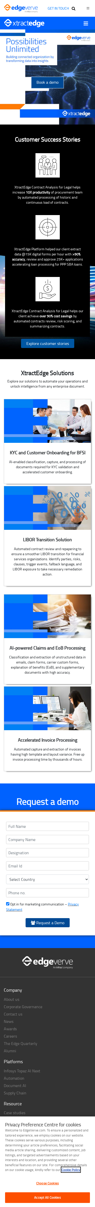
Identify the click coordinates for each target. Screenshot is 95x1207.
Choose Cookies (47, 1183)
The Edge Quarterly (20, 1043)
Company (13, 990)
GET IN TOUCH (58, 8)
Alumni (10, 1051)
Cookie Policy (71, 1169)
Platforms (13, 1061)
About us (11, 999)
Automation (14, 1078)
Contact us (13, 1014)
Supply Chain (15, 1093)
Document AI (15, 1085)
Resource (13, 1103)
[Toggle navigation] (86, 23)
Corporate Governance (23, 1006)
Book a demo (47, 82)
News (8, 1021)
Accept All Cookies (47, 1197)
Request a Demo (49, 922)
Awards (10, 1028)
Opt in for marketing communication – (42, 907)
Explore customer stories (47, 343)
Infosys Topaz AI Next (22, 1071)
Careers (10, 1036)
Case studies (14, 1112)
